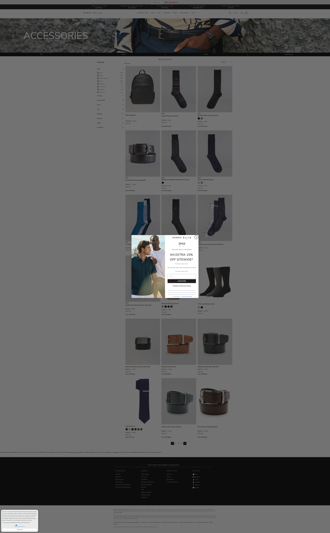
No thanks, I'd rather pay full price (182, 286)
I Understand (19, 529)
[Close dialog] (196, 237)
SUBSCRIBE (182, 281)
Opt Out (8, 522)
